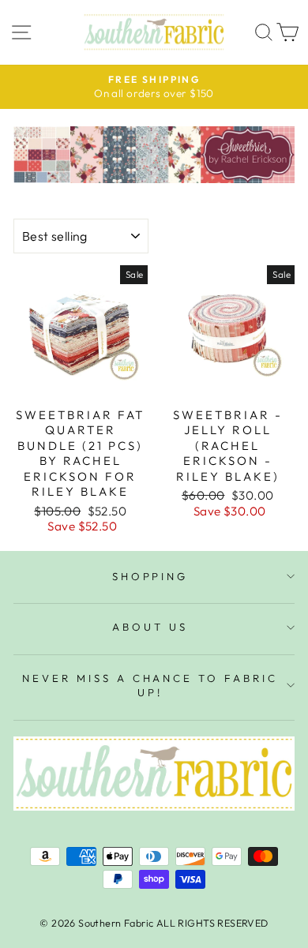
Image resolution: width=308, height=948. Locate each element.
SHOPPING (150, 576)
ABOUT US (150, 626)
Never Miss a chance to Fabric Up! (150, 685)
